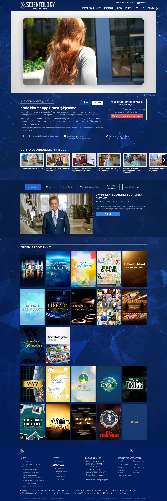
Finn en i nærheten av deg (126, 116)
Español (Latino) (75, 492)
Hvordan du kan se (61, 471)
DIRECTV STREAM (94, 464)
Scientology (121, 461)
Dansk (34, 492)
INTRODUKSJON (87, 8)
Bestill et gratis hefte (78, 137)
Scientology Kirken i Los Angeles (70, 112)
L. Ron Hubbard (123, 464)
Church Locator (138, 464)
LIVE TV (56, 458)
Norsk (56, 495)
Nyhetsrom (58, 474)
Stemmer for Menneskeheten (32, 478)
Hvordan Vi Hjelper (139, 467)
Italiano (135, 492)
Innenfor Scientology (30, 470)
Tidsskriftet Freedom (124, 475)
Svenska (95, 495)
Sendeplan (58, 461)
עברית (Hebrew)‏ (112, 492)
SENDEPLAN (108, 8)
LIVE (99, 8)
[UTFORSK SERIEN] (32, 269)
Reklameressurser (60, 479)
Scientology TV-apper (95, 475)
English (25, 492)
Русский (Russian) (81, 495)
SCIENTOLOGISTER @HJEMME (36, 101)
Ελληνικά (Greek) (58, 492)
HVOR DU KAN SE (93, 458)
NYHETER (129, 8)
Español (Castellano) (93, 492)
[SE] (32, 307)
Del (86, 103)
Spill (109, 214)
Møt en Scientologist (29, 475)
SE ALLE (134, 422)
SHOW (119, 8)
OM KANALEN (59, 465)
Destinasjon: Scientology (31, 472)
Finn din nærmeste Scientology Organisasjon (43, 136)
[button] (2, 160)
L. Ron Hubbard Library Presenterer (34, 480)
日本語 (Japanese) (29, 495)
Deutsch (43, 492)
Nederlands (45, 495)
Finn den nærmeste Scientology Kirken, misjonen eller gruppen (62, 121)
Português (66, 495)
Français (125, 495)
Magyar (125, 492)
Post (99, 103)
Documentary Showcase (32, 486)
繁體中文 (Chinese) (110, 495)
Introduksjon (59, 468)
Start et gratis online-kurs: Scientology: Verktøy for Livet (120, 137)
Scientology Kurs (138, 461)
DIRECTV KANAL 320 (95, 461)
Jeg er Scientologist (29, 483)
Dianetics (120, 467)
